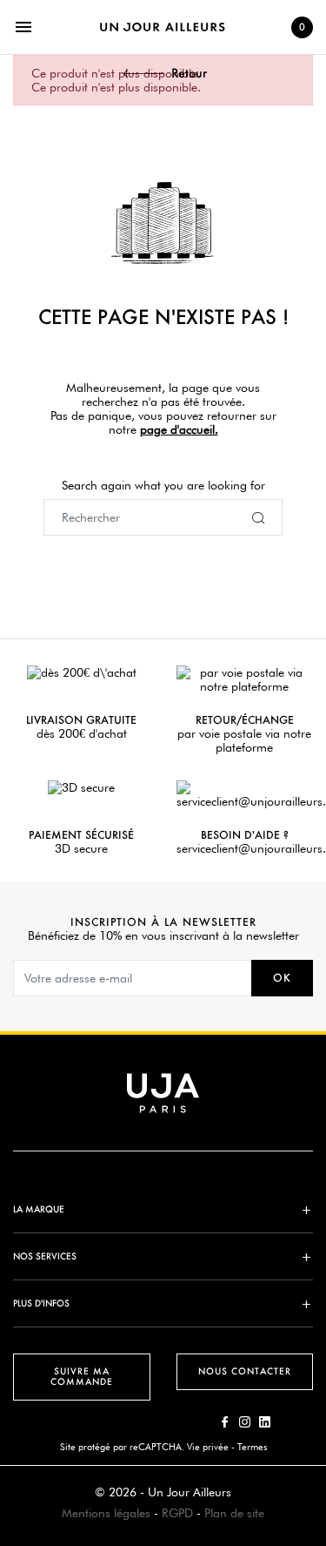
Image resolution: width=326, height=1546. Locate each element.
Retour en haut (318, 1287)
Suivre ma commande (81, 1376)
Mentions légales (106, 1513)
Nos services (45, 1256)
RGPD (177, 1513)
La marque (38, 1209)
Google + (264, 1422)
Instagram (244, 1422)
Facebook (224, 1422)
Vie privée (208, 1447)
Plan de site (234, 1513)
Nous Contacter (244, 1371)
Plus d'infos (41, 1303)
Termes (252, 1447)
